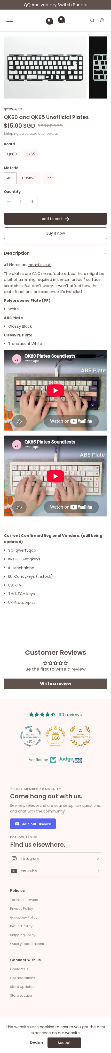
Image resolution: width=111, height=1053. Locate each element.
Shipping (11, 133)
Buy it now (55, 233)
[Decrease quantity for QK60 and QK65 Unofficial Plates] (9, 201)
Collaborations (22, 977)
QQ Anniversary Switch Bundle (56, 5)
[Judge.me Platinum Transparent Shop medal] (30, 736)
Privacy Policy (21, 908)
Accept (64, 1042)
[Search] (92, 20)
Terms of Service (24, 899)
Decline (37, 1042)
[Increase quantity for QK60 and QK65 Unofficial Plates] (32, 201)
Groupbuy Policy (23, 917)
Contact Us (19, 969)
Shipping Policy (22, 934)
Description (17, 253)
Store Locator (21, 995)
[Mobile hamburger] (9, 20)
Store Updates (22, 986)
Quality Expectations (27, 943)
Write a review (55, 684)
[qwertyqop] (55, 20)
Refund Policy (21, 926)
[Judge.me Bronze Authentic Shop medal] (80, 736)
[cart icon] (102, 20)
